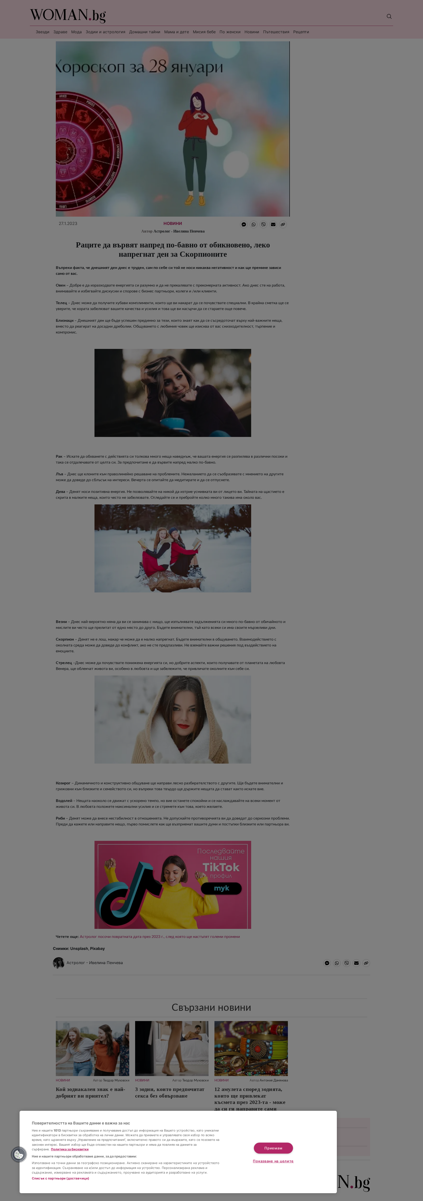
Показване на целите (273, 1161)
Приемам (273, 1148)
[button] (19, 1154)
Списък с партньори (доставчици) (60, 1178)
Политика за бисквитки (70, 1149)
